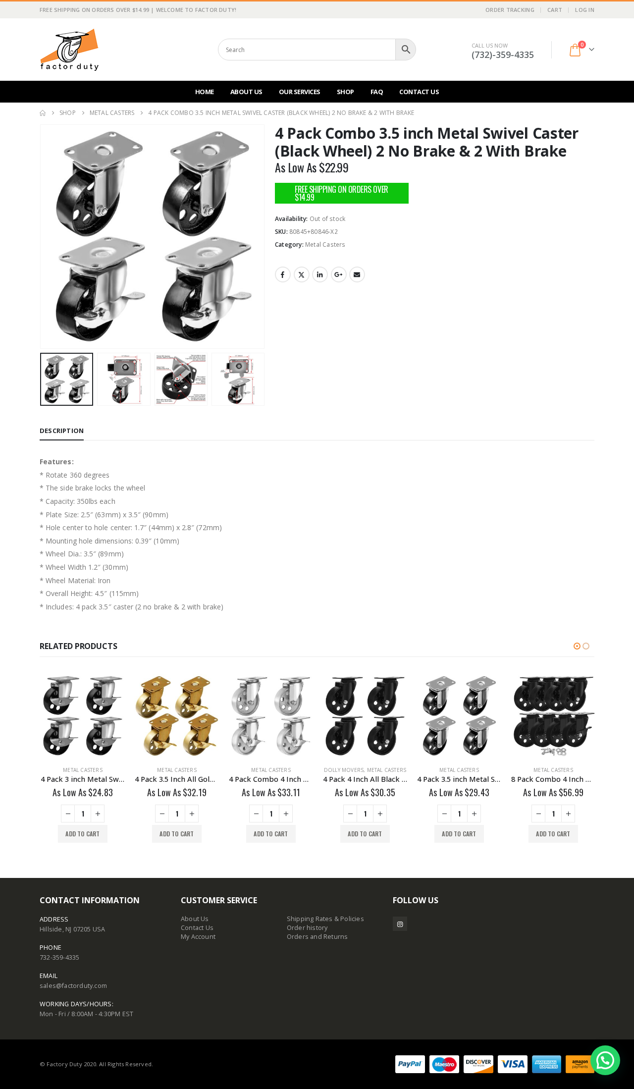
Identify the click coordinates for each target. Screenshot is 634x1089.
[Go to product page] (82, 716)
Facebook (283, 274)
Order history (307, 928)
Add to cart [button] (81, 833)
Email (357, 274)
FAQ (376, 91)
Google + (339, 274)
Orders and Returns (317, 936)
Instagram (400, 924)
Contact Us (419, 91)
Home (204, 91)
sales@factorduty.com (73, 985)
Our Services (299, 91)
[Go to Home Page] (43, 113)
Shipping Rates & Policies (325, 919)
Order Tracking (509, 9)
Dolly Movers (343, 769)
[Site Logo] (69, 49)
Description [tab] (62, 430)
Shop (345, 91)
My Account (198, 936)
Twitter (302, 274)
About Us (246, 91)
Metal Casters (325, 244)
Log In (584, 9)
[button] (42, 236)
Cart (554, 9)
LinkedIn (320, 274)
